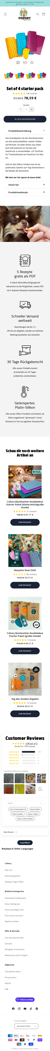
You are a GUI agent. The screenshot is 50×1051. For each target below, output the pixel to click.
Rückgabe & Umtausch (15, 949)
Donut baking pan (12, 904)
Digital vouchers (12, 921)
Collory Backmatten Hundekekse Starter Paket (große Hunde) (25, 634)
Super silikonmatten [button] (25, 818)
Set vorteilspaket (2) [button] (18, 809)
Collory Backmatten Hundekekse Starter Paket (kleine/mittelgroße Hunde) (25, 504)
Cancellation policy (13, 971)
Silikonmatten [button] (17, 814)
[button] (5, 14)
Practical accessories (14, 915)
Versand (8, 943)
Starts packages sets (14, 909)
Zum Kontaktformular (14, 937)
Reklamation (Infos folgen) (16, 955)
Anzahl (26, 105)
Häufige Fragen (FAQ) (14, 881)
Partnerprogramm (13, 876)
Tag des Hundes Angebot (25, 698)
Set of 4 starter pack (25, 88)
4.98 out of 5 (31, 743)
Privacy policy (10, 977)
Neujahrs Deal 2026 (25, 570)
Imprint (8, 983)
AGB (6, 989)
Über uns (8, 870)
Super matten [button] (33, 814)
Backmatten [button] (35, 809)
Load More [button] (25, 842)
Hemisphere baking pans (15, 898)
